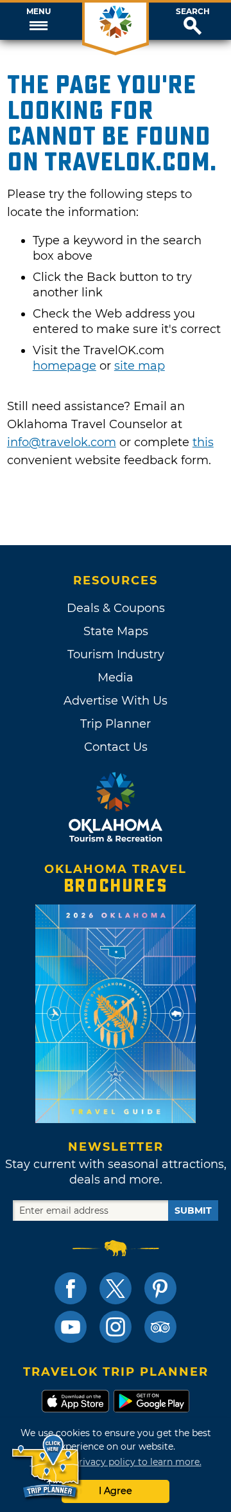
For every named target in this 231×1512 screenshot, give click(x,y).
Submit (193, 1210)
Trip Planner (115, 724)
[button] (38, 21)
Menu (38, 11)
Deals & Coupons (116, 608)
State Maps (115, 631)
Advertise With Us (115, 701)
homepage (64, 366)
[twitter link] (115, 1288)
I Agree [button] (115, 1491)
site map (139, 366)
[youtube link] (71, 1327)
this (203, 442)
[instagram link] (115, 1327)
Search (193, 11)
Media (115, 677)
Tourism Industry (115, 654)
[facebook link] (71, 1288)
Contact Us (116, 747)
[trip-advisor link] (160, 1327)
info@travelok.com (61, 442)
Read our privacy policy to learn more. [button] (115, 1462)
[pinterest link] (160, 1288)
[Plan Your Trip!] (46, 1466)
